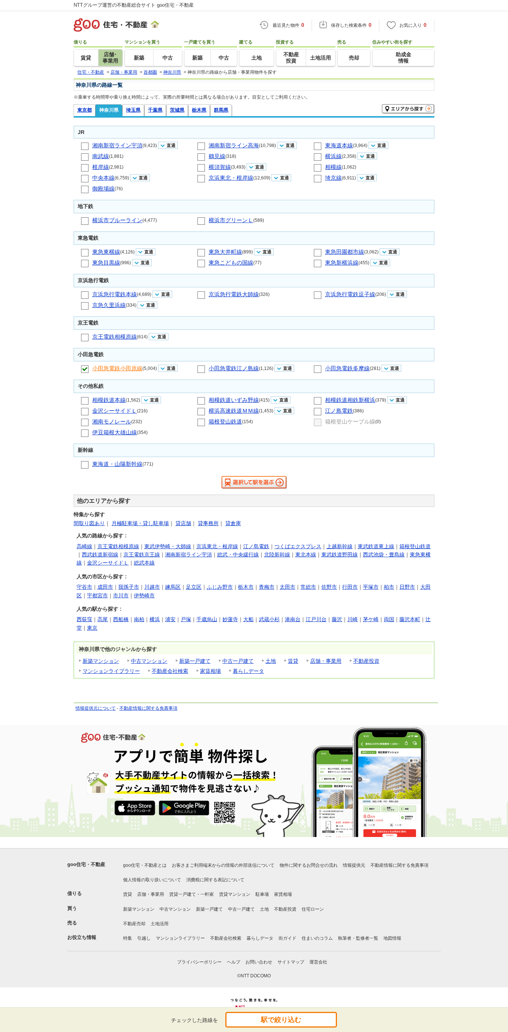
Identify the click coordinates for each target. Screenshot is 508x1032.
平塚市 (371, 587)
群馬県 (221, 110)
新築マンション (101, 661)
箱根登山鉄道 (225, 421)
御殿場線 (103, 188)
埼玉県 (133, 110)
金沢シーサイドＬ (114, 411)
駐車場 (262, 894)
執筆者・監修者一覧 (358, 938)
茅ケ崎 (371, 619)
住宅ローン (313, 909)
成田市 (105, 587)
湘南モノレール (111, 421)
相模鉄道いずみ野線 (234, 400)
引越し (144, 938)
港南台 (292, 619)
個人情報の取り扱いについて (152, 879)
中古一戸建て (238, 661)
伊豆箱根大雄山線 (114, 432)
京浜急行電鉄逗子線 (350, 294)
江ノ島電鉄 (339, 411)
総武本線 (144, 563)
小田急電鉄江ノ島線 (234, 368)
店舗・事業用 (325, 661)
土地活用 (159, 923)
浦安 (170, 619)
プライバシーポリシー (199, 962)
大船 (248, 619)
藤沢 (337, 619)
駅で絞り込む (281, 1019)
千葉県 (155, 110)
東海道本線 (339, 145)
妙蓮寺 (230, 619)
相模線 (333, 167)
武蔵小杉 (269, 619)
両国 (389, 619)
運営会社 (318, 962)
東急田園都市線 (344, 252)
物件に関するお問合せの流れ (309, 865)
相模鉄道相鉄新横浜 (350, 400)
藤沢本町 (409, 619)
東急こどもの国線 (231, 262)
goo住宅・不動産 (86, 864)
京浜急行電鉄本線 (114, 294)
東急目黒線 (106, 262)
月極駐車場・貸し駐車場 (140, 523)
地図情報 (392, 938)
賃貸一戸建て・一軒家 (191, 894)
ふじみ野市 (220, 587)
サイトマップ (290, 962)
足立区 (194, 587)
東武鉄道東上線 (376, 546)
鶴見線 (217, 156)
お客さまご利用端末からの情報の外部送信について (223, 865)
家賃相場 (210, 671)
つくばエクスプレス (297, 546)
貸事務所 (208, 523)
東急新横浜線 (342, 262)
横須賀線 (220, 167)
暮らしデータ (248, 671)
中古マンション (149, 661)
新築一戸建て (194, 661)
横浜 (154, 619)
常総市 (308, 587)
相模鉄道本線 (109, 400)
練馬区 (173, 587)
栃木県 (199, 110)
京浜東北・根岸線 (231, 178)
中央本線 (103, 178)
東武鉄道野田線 (339, 554)
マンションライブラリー (111, 671)
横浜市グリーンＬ (231, 220)
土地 (271, 661)
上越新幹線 (340, 546)
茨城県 (177, 110)
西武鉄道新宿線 (100, 554)
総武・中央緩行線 (238, 554)
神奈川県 (109, 110)
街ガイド (287, 938)
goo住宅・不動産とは (145, 865)
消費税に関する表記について (215, 879)
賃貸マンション (234, 894)
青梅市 (266, 587)
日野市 (407, 587)
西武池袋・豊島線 (384, 554)
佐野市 (329, 587)
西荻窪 (84, 619)
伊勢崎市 (144, 595)
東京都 (84, 110)
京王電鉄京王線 (141, 554)
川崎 (352, 619)
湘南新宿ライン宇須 (117, 145)
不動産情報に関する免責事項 (148, 708)
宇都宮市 (97, 595)
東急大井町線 (225, 252)
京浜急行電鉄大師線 (234, 294)
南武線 (100, 156)
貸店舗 (183, 523)
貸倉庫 (233, 523)
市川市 (121, 595)
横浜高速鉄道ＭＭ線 (234, 411)
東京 (92, 628)
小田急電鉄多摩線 (347, 368)
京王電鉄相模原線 (114, 336)
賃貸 (293, 661)
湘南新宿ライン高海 (234, 145)
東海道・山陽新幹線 (117, 464)
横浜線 (333, 156)
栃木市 (246, 587)
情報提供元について (95, 708)
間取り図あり (89, 523)
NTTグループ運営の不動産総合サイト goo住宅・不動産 (134, 5)
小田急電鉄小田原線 (117, 368)
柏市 (389, 587)
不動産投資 (366, 661)
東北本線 (305, 554)
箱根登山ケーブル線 (350, 421)
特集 (127, 938)
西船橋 (121, 619)
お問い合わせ (258, 962)
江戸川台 (316, 619)
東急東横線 (106, 252)
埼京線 (333, 178)
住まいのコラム (317, 938)
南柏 (139, 619)
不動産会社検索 (170, 671)
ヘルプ (233, 962)
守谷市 (84, 587)
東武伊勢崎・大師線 (167, 546)
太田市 (287, 587)
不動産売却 (134, 923)
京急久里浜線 (109, 305)
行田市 (350, 587)
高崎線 (84, 546)
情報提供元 (354, 865)
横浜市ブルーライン (117, 220)
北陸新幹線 (277, 554)
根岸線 (100, 167)
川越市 (152, 587)
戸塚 (186, 619)
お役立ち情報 (81, 937)
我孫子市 (128, 587)
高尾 (102, 619)
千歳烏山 (206, 619)
